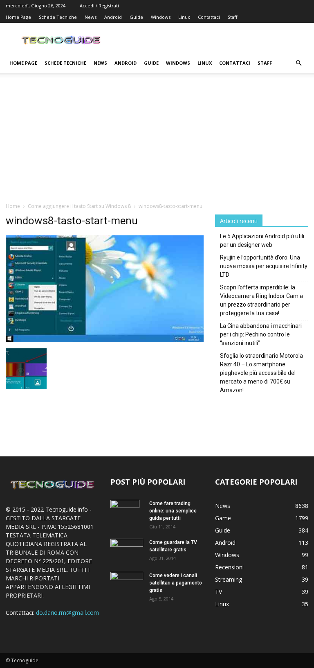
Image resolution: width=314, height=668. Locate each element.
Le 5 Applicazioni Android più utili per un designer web (262, 240)
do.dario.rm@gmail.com (67, 612)
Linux (184, 17)
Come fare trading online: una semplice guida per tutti (173, 511)
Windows (160, 17)
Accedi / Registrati (99, 5)
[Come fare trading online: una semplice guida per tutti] (126, 514)
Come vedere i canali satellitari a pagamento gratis (175, 583)
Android (113, 17)
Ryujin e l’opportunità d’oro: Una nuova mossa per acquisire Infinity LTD (263, 266)
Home (13, 206)
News (90, 17)
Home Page (18, 17)
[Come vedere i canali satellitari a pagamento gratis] (126, 582)
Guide (136, 17)
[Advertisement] (157, 141)
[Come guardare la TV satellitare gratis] (126, 549)
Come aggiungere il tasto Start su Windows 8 (79, 206)
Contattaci (209, 17)
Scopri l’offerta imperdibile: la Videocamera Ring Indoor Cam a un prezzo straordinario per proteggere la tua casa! (261, 300)
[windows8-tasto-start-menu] (105, 339)
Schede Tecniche (58, 17)
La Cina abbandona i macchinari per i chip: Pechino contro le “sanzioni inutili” (261, 334)
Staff (232, 17)
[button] (298, 63)
